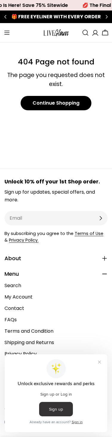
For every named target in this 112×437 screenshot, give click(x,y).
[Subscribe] (100, 218)
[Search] (85, 33)
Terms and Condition (28, 331)
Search (12, 285)
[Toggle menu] (7, 33)
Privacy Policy (20, 353)
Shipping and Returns (29, 342)
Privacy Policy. (24, 240)
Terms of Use (89, 233)
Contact (14, 308)
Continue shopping (56, 103)
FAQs (10, 319)
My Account (18, 296)
